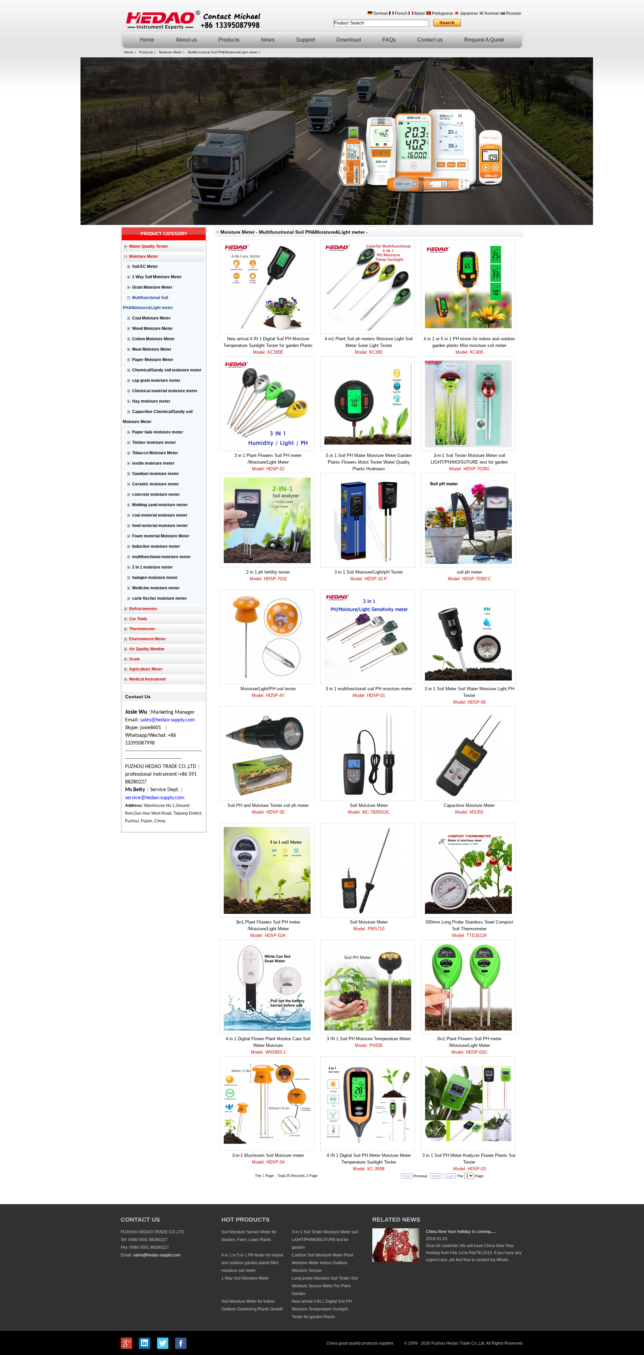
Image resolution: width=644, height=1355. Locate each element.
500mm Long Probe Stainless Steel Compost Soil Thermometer (469, 929)
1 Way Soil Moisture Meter (157, 277)
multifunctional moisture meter (161, 556)
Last (450, 1176)
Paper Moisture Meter (152, 359)
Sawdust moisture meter (155, 473)
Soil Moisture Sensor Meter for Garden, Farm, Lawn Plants (248, 1236)
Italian (419, 13)
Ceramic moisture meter (155, 484)
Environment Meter (147, 639)
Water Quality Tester (148, 246)
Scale (134, 659)
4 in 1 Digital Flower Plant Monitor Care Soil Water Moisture (268, 1045)
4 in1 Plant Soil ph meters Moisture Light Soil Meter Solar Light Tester (369, 345)
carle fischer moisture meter (159, 598)
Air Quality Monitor (147, 649)
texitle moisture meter (153, 463)
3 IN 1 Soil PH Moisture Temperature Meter (369, 1042)
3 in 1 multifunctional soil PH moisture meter (369, 692)
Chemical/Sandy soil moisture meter (167, 370)
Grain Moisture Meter (152, 287)
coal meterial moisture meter (159, 515)
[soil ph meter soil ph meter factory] (468, 520)
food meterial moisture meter (160, 525)
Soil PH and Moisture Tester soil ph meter (268, 809)
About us (186, 40)
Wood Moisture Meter (152, 328)
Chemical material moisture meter (165, 391)
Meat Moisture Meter (151, 349)
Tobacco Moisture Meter (155, 453)
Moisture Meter (170, 52)
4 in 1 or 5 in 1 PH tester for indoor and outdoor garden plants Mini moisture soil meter (469, 345)
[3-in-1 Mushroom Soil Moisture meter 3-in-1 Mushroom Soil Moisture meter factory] (267, 1103)
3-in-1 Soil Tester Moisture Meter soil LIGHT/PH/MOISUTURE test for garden (469, 462)
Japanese (468, 13)
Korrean (491, 13)
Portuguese (442, 13)
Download (348, 40)
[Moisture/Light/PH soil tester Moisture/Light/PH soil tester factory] (267, 637)
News (268, 40)
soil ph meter (469, 575)
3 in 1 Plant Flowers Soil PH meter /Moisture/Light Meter (268, 462)
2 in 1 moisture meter (152, 567)
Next (436, 1176)
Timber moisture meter (154, 442)
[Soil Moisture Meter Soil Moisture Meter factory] (367, 753)
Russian (513, 13)
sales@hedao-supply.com (156, 1255)
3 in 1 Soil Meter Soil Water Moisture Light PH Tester (469, 695)
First (406, 1176)
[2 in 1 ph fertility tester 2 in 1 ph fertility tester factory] (267, 520)
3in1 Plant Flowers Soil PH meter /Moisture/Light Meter (268, 929)
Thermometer (142, 629)
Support (305, 40)
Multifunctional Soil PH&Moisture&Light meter (223, 52)
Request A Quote (484, 40)
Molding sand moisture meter (160, 505)
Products (228, 40)
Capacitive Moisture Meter (469, 809)
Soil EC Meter (145, 266)
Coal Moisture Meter (151, 318)
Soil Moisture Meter (369, 809)
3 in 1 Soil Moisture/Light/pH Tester (368, 575)
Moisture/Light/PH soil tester (268, 692)
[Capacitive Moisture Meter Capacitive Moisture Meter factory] (468, 753)
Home (147, 40)
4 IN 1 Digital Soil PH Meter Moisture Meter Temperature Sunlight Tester (369, 1162)
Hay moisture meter (151, 401)
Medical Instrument (147, 679)
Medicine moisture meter (156, 588)
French (401, 13)
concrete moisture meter (156, 494)
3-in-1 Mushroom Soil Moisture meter (268, 1159)
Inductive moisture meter (156, 546)
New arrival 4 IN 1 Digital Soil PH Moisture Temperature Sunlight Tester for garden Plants (268, 345)
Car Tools (138, 618)
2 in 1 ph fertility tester (268, 575)
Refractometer (143, 608)
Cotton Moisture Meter (153, 339)
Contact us (430, 40)
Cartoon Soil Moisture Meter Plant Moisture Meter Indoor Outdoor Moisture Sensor (322, 1263)
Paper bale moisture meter (157, 432)
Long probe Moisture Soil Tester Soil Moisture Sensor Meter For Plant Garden (325, 1286)
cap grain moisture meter (156, 380)
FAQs (389, 40)
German (380, 13)
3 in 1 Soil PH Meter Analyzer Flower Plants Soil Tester (469, 1162)
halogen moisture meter (155, 577)
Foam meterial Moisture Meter (161, 536)
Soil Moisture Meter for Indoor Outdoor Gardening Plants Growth (252, 1305)
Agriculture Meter (146, 669)
